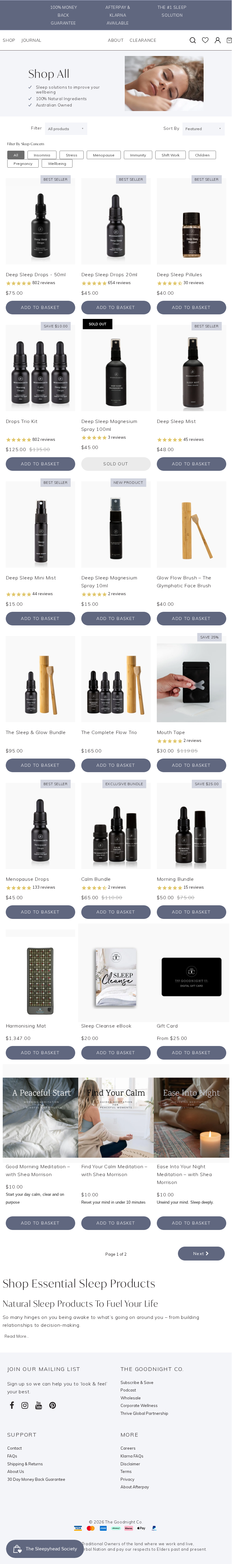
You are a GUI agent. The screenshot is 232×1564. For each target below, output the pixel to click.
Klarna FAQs (132, 1456)
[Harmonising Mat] (40, 971)
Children (202, 155)
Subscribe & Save (137, 1382)
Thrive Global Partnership (144, 1413)
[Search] (193, 40)
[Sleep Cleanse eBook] (116, 971)
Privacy (127, 1479)
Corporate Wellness (139, 1405)
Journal (31, 40)
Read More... (17, 1336)
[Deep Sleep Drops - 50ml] (40, 220)
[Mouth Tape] (191, 678)
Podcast (128, 1390)
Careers (128, 1448)
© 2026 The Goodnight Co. (116, 1522)
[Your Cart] (229, 40)
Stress (71, 155)
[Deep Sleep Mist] (191, 367)
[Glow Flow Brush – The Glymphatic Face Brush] (191, 524)
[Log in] (218, 40)
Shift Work (170, 155)
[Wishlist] (205, 40)
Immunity (138, 155)
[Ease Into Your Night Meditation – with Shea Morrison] (191, 1112)
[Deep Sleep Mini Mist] (40, 524)
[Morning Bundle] (191, 825)
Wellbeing (57, 163)
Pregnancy (23, 163)
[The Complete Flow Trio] (116, 678)
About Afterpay (135, 1486)
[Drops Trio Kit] (40, 367)
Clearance (143, 40)
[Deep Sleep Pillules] (191, 220)
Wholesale (131, 1397)
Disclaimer (130, 1463)
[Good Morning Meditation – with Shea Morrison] (40, 1112)
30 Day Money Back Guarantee (36, 1479)
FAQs (12, 1456)
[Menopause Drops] (40, 825)
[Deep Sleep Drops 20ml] (116, 220)
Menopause (103, 155)
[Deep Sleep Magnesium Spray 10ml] (116, 524)
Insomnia (42, 155)
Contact (14, 1448)
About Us (15, 1471)
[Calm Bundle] (116, 825)
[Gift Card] (191, 971)
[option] (62, 15)
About (116, 40)
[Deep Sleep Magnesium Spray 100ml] (116, 367)
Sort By (171, 128)
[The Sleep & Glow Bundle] (40, 678)
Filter (36, 128)
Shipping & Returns (25, 1463)
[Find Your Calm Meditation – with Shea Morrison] (116, 1112)
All (16, 155)
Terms (126, 1471)
